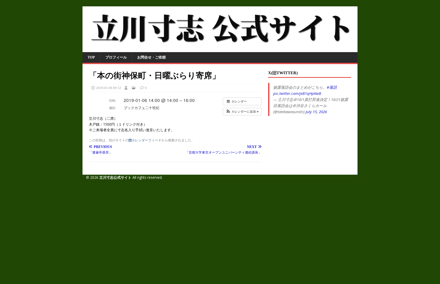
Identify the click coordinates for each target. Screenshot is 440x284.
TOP (91, 57)
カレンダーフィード (146, 140)
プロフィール (116, 57)
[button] (242, 111)
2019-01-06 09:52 (108, 88)
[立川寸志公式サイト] (220, 49)
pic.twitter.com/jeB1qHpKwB (297, 93)
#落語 (332, 87)
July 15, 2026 (316, 111)
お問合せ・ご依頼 (151, 57)
